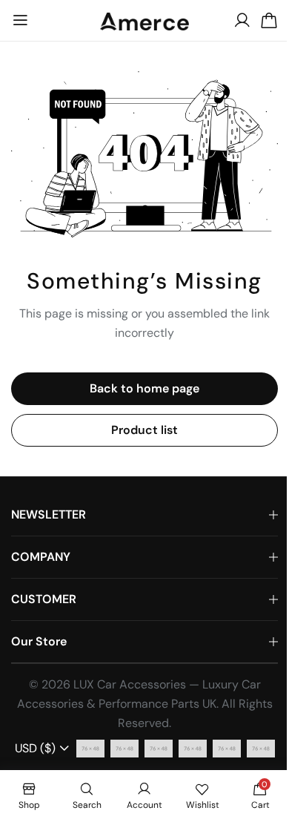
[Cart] (269, 21)
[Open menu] (20, 21)
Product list (144, 430)
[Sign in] (242, 21)
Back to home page (144, 388)
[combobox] (42, 748)
